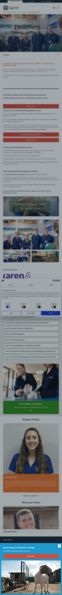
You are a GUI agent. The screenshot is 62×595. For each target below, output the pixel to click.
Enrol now (31, 556)
